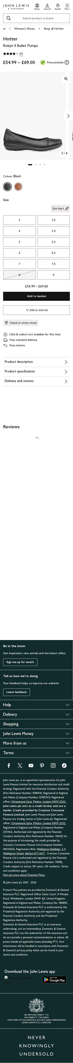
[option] (7, 186)
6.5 (53, 253)
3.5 (53, 220)
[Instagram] (53, 767)
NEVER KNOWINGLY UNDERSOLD (37, 1046)
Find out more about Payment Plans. (24, 875)
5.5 (53, 242)
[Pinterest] (42, 767)
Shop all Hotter (54, 28)
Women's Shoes (24, 28)
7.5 (53, 264)
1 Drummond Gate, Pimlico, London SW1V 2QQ (38, 801)
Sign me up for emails (20, 662)
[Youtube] (31, 767)
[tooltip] (67, 62)
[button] (67, 6)
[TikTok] (64, 767)
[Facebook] (8, 767)
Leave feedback (16, 692)
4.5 (54, 231)
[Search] (8, 18)
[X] (20, 767)
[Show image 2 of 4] (68, 116)
